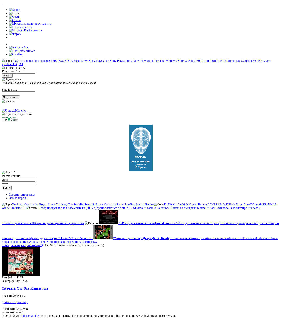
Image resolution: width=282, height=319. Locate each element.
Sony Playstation (98, 60)
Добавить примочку (15, 302)
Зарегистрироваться (22, 194)
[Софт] (14, 16)
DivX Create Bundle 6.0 (196, 204)
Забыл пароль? (18, 198)
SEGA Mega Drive (76, 60)
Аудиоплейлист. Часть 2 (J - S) (116, 208)
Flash (15, 60)
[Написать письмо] (22, 50)
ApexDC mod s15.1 (255, 204)
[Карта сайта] (18, 47)
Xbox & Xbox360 (188, 60)
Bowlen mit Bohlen (142, 204)
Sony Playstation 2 (121, 60)
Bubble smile (88, 204)
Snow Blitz (123, 204)
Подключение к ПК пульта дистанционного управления (47, 223)
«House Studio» (30, 315)
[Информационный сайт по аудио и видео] (10, 120)
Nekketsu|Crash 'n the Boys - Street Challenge (40, 204)
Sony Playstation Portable (148, 60)
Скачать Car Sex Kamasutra (25, 288)
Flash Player (235, 204)
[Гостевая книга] (20, 27)
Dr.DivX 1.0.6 (173, 204)
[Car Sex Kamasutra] (21, 274)
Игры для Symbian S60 (242, 60)
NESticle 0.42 (219, 204)
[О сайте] (15, 54)
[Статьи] (15, 20)
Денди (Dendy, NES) (213, 60)
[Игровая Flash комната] (25, 30)
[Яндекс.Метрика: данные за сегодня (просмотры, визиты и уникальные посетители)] (14, 110)
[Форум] (15, 34)
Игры (5, 245)
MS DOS (58, 60)
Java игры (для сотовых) (35, 60)
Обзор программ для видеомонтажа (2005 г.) (67, 208)
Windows (170, 60)
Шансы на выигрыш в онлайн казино (194, 208)
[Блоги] (14, 9)
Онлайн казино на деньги (153, 208)
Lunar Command (106, 204)
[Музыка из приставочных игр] (30, 23)
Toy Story (74, 204)
